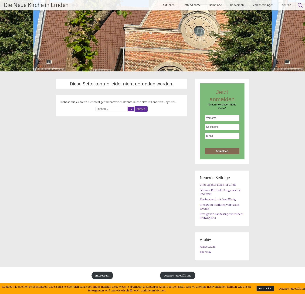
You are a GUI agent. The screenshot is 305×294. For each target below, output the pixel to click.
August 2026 (208, 246)
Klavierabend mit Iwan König (218, 199)
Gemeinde (215, 5)
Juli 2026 (205, 252)
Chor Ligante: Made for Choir (218, 184)
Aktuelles (169, 5)
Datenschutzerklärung (178, 275)
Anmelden (222, 151)
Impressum (102, 275)
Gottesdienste (192, 5)
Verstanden (265, 288)
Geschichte (237, 5)
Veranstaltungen (263, 5)
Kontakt (286, 5)
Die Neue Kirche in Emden (36, 5)
